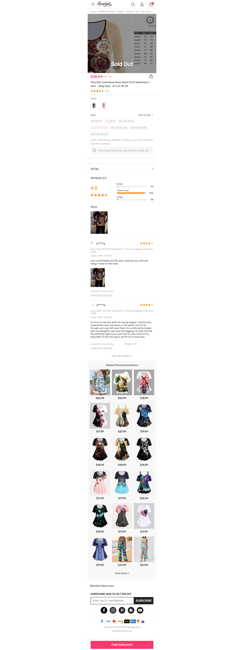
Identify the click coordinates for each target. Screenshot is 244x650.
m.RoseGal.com (107, 4)
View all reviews (120, 355)
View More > (122, 573)
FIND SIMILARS (122, 645)
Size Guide (144, 115)
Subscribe (144, 600)
